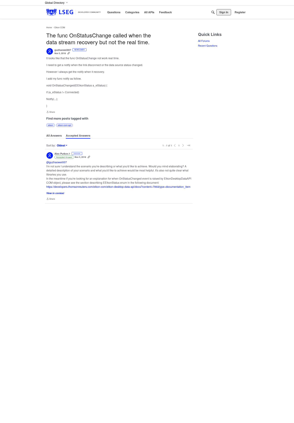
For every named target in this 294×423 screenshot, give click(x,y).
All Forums (204, 41)
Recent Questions (207, 45)
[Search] (213, 12)
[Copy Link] (69, 53)
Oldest (61, 145)
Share (50, 112)
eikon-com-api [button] (64, 125)
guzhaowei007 (62, 50)
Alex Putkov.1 (62, 153)
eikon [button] (50, 125)
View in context (55, 193)
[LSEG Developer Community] (73, 12)
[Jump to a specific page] (188, 145)
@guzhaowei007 (56, 162)
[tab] (54, 135)
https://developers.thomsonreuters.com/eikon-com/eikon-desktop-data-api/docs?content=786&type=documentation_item (118, 187)
